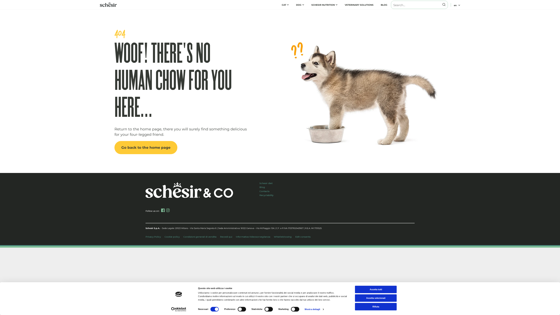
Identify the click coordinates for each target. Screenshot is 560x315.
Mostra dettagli (312, 309)
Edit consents (303, 236)
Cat (284, 5)
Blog (384, 5)
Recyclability (266, 195)
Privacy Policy (153, 236)
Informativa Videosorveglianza (253, 236)
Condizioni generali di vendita (199, 236)
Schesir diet (266, 183)
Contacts (264, 191)
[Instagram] (168, 210)
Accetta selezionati (375, 298)
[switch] (242, 309)
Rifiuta (375, 306)
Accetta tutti (376, 289)
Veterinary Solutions (359, 5)
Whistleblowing (283, 236)
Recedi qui (226, 236)
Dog (298, 5)
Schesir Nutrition (323, 5)
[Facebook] (163, 210)
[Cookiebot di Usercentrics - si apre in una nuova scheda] (178, 309)
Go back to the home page (145, 147)
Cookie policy (172, 236)
